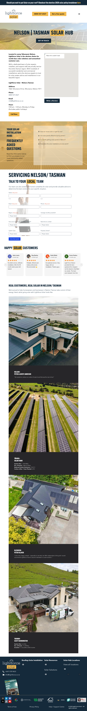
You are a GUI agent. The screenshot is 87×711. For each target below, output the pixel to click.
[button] (23, 664)
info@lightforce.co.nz (16, 101)
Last (42, 198)
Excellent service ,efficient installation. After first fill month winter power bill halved (15, 266)
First (10, 198)
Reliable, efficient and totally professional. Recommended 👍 (32, 265)
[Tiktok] (6, 701)
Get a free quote (14, 239)
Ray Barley (35, 255)
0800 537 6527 (14, 95)
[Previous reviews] (5, 264)
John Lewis (16, 255)
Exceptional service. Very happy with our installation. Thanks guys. (53, 265)
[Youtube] (9, 701)
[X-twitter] (2, 701)
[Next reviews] (81, 264)
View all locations (70, 664)
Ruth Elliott (53, 255)
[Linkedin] (6, 698)
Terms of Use (12, 707)
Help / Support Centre (56, 707)
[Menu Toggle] (79, 14)
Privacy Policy (34, 707)
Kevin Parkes (73, 255)
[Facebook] (9, 698)
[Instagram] (2, 698)
